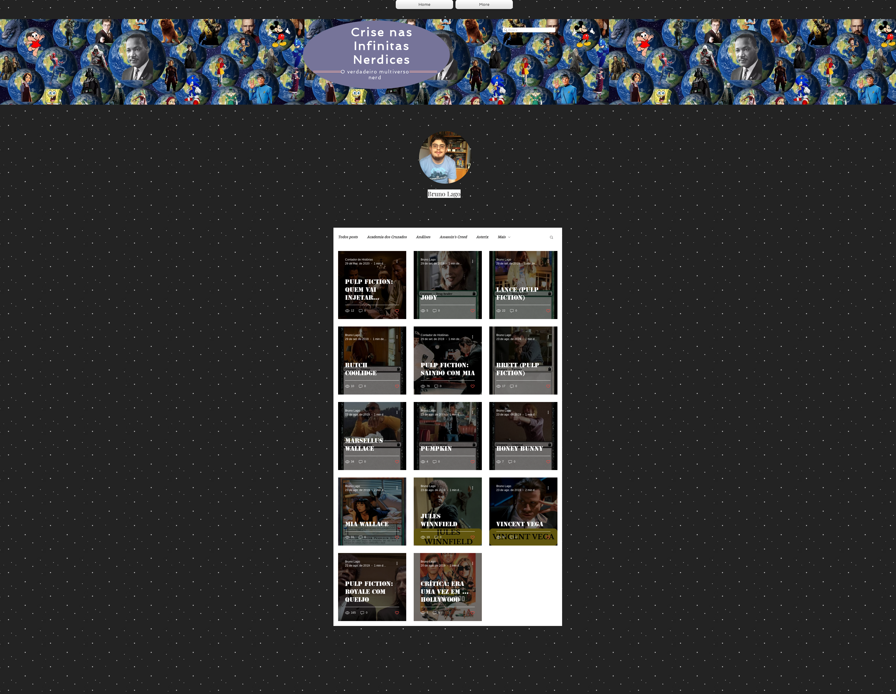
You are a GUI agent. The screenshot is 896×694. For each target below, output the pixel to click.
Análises (423, 237)
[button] (551, 237)
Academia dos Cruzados (387, 237)
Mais (502, 237)
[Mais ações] (398, 261)
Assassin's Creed (453, 237)
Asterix (482, 237)
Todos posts (348, 237)
